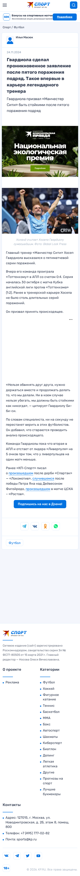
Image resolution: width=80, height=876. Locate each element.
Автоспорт (51, 730)
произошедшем (21, 473)
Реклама (12, 682)
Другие (48, 772)
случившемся (43, 478)
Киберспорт (52, 743)
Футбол (19, 27)
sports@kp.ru (27, 839)
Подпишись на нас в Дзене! (40, 504)
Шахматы (50, 737)
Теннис (49, 706)
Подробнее (64, 16)
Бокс (46, 724)
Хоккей (48, 689)
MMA (46, 718)
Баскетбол (51, 712)
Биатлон (49, 749)
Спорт (7, 27)
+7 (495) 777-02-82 (35, 833)
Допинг (48, 755)
